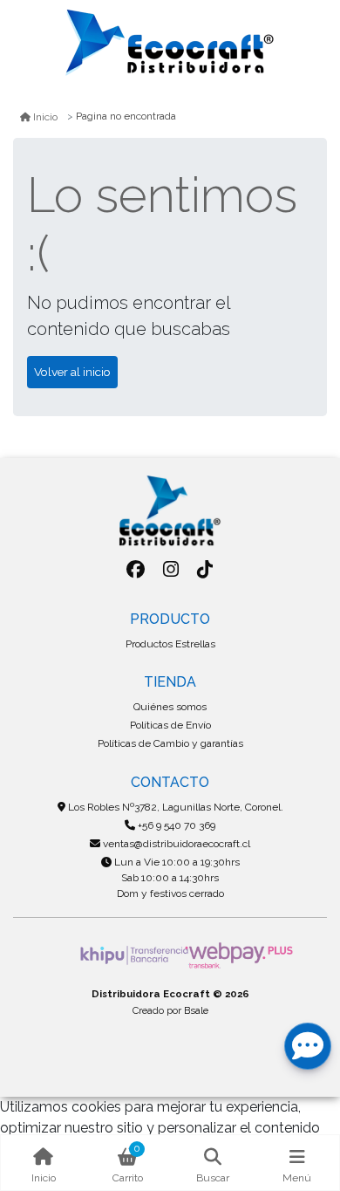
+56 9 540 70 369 (175, 825)
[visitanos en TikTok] (205, 569)
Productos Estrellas (170, 644)
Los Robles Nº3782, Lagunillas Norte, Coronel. (174, 807)
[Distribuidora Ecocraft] (170, 42)
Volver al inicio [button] (72, 372)
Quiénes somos (170, 707)
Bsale (196, 1010)
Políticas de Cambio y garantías (170, 743)
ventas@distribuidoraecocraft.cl (175, 844)
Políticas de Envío (170, 725)
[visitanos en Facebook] (135, 569)
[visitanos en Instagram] (170, 569)
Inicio (45, 117)
